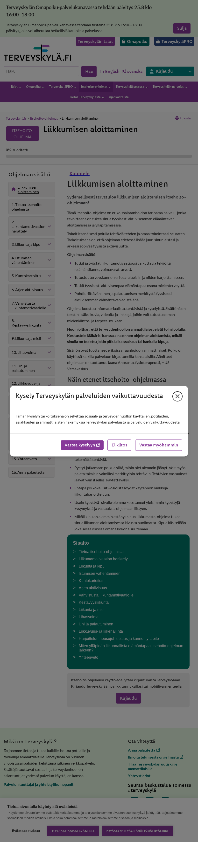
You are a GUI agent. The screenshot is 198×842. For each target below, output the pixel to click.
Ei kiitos (119, 445)
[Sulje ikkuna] (177, 396)
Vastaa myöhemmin (158, 445)
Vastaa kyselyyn (80, 445)
